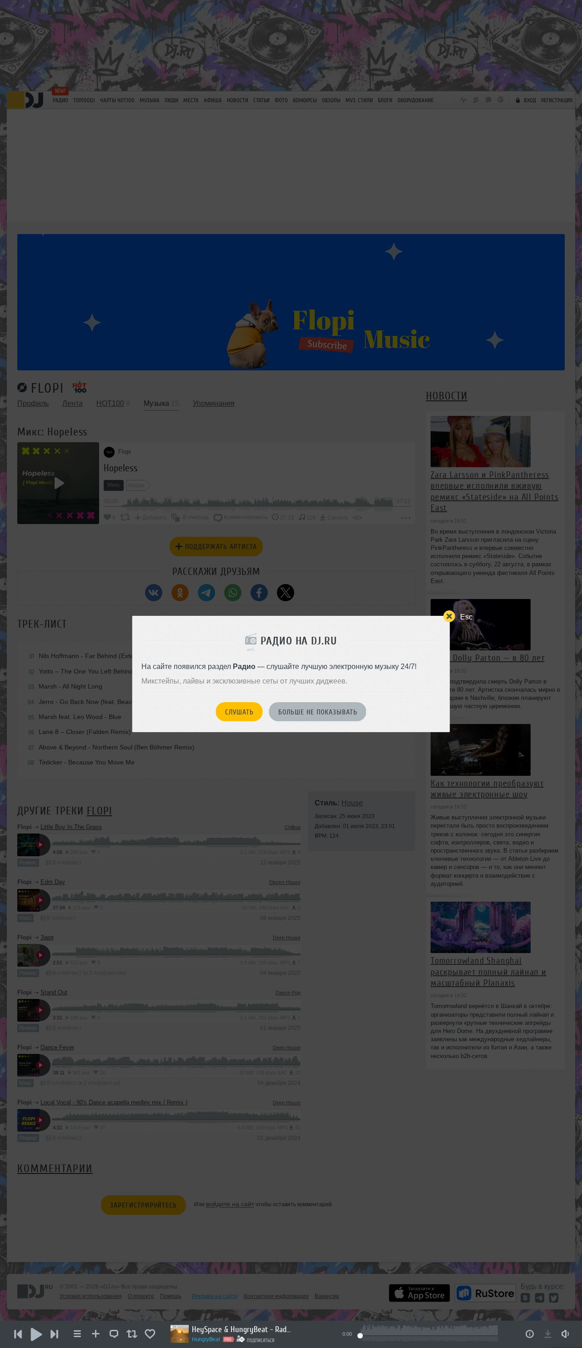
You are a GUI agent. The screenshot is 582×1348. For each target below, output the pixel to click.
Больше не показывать (317, 712)
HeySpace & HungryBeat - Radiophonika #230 (242, 1329)
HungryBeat (206, 1339)
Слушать (239, 712)
